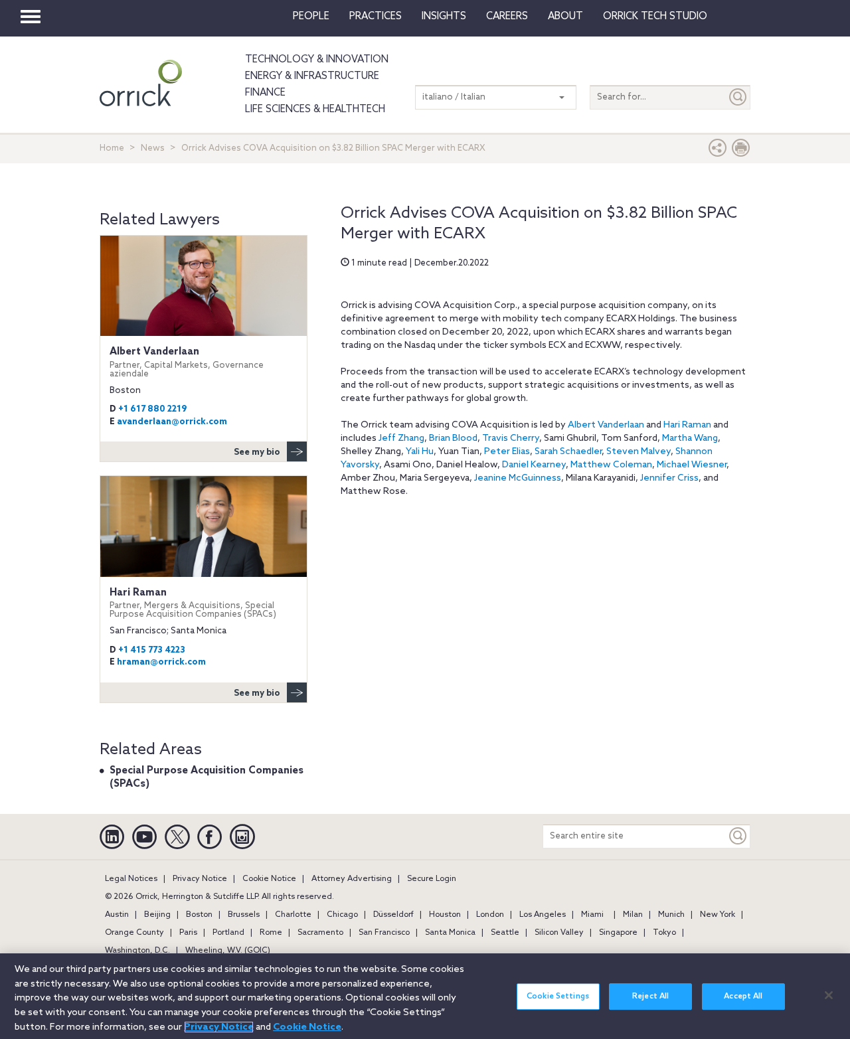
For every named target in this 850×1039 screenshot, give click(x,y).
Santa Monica (450, 932)
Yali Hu (420, 451)
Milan (633, 914)
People (311, 17)
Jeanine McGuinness (517, 478)
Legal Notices (131, 879)
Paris (188, 932)
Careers (507, 17)
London (490, 914)
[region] (425, 996)
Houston (445, 914)
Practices (375, 17)
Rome (271, 932)
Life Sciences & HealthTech (315, 110)
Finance (265, 93)
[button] (718, 151)
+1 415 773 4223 (151, 650)
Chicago (342, 914)
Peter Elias (507, 451)
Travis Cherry (510, 438)
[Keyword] (738, 836)
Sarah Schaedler (568, 451)
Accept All (743, 996)
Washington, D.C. (137, 950)
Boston (199, 914)
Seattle (505, 932)
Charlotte (293, 914)
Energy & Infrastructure (312, 76)
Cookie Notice (269, 879)
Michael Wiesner (691, 465)
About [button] (565, 17)
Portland (228, 932)
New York (717, 914)
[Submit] (738, 97)
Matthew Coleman (611, 465)
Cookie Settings (558, 996)
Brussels (244, 914)
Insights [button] (444, 17)
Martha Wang (690, 438)
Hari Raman (687, 425)
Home (112, 148)
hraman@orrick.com (161, 662)
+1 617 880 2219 (152, 409)
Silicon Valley (559, 932)
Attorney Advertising (351, 879)
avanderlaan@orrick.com (172, 422)
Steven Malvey (638, 451)
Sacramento (320, 932)
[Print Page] (741, 151)
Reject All (650, 996)
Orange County (134, 932)
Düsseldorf (393, 914)
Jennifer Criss (669, 478)
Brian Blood (453, 438)
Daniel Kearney (534, 465)
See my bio (257, 452)
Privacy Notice (200, 879)
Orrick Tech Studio (655, 17)
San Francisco (384, 932)
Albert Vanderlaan (606, 425)
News (153, 148)
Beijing (157, 914)
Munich (671, 914)
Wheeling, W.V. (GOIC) (227, 950)
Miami (592, 914)
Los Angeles (542, 914)
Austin (117, 914)
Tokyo (664, 932)
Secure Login (431, 879)
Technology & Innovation (316, 60)
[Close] (828, 995)
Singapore (618, 932)
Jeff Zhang (401, 438)
